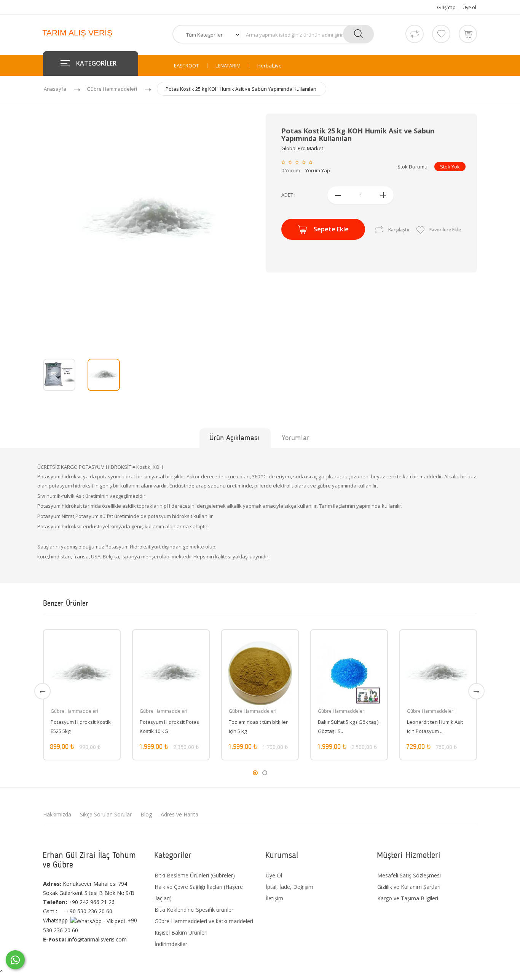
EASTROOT (186, 65)
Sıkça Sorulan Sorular (106, 814)
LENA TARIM (228, 65)
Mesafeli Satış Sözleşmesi (409, 875)
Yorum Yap (317, 170)
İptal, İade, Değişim (289, 886)
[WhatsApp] (15, 959)
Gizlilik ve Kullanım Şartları (408, 886)
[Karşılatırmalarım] (414, 34)
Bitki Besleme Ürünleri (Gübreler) (195, 875)
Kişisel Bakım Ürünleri (181, 932)
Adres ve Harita (179, 814)
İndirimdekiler (171, 944)
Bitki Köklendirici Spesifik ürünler (194, 909)
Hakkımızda (57, 814)
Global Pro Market (302, 148)
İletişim (274, 898)
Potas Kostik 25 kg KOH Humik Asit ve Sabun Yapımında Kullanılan (241, 88)
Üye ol (469, 7)
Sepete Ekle (331, 229)
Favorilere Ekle (444, 229)
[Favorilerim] (441, 34)
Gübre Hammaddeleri (112, 88)
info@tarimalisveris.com (85, 939)
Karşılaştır (399, 229)
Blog (146, 814)
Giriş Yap (446, 7)
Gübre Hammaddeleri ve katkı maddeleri (204, 921)
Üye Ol (274, 875)
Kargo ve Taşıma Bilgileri (407, 898)
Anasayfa (55, 88)
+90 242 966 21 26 (79, 902)
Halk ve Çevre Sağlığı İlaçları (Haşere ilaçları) (199, 892)
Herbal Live (269, 65)
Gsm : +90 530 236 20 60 (77, 911)
